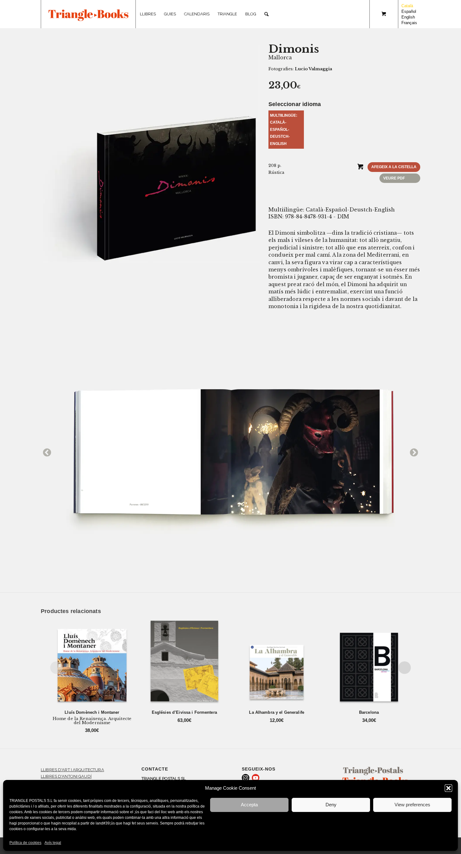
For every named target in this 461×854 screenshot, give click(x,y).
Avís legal (53, 843)
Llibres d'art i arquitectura (72, 769)
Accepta (249, 804)
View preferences (412, 804)
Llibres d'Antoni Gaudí (66, 776)
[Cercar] (266, 14)
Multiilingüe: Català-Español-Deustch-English (283, 129)
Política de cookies (25, 843)
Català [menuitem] (407, 5)
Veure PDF (394, 178)
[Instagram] (245, 778)
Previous (45, 451)
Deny (331, 804)
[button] (448, 788)
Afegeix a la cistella (393, 167)
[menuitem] (148, 14)
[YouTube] (255, 778)
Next (412, 451)
